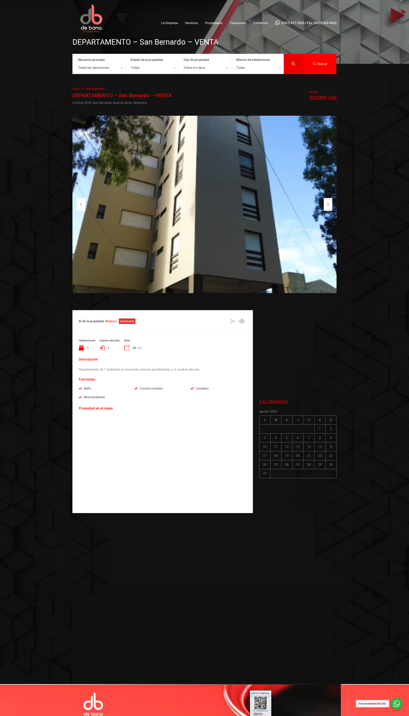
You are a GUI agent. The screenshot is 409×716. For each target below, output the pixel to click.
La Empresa (169, 23)
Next (328, 204)
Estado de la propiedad (147, 59)
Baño (87, 388)
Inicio (76, 89)
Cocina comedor (151, 388)
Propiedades (214, 23)
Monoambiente (94, 397)
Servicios (191, 23)
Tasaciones (238, 23)
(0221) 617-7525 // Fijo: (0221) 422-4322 (309, 23)
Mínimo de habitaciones (253, 59)
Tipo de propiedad (196, 59)
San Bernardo (95, 89)
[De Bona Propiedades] (91, 40)
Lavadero (202, 388)
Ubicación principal (91, 59)
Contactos (260, 23)
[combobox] (98, 69)
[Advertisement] (298, 352)
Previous (81, 204)
